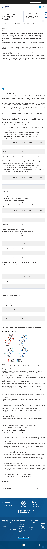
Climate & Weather (8, 23)
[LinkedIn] (46, 13)
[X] (46, 15)
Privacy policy (36, 545)
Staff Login (31, 529)
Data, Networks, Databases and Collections (22, 530)
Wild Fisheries (22, 526)
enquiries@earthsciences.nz (39, 510)
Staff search (31, 527)
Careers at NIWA (32, 522)
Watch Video (7, 90)
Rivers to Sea (12, 531)
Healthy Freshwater (5, 531)
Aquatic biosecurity (14, 529)
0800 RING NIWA (36, 506)
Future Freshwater (4, 528)
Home (3, 23)
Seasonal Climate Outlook (16, 23)
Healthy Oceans (13, 525)
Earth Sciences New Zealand (35, 2)
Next (42, 488)
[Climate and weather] (43, 21)
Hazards (11, 527)
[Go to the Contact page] (3, 510)
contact (3, 506)
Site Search (31, 525)
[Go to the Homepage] (5, 7)
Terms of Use (42, 545)
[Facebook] (46, 8)
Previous (37, 488)
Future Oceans (13, 522)
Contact (31, 545)
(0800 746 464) (35, 508)
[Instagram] (46, 10)
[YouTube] (46, 17)
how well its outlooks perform (24, 462)
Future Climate (4, 522)
